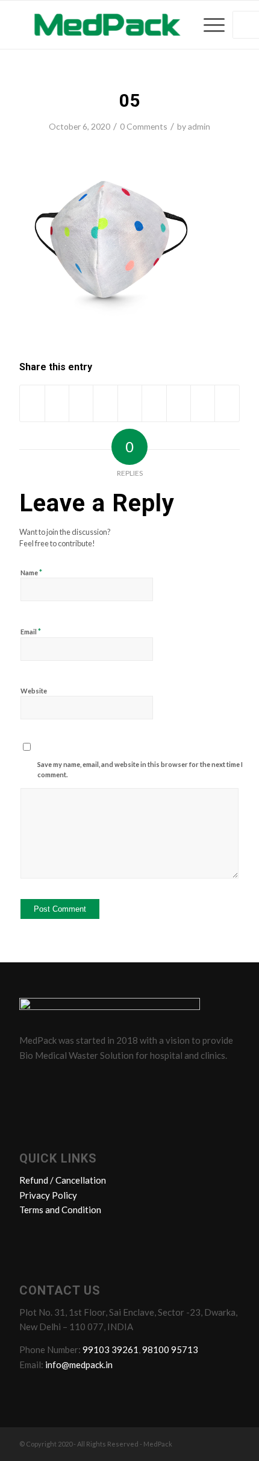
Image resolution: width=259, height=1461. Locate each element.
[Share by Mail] (227, 403)
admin (199, 126)
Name (31, 572)
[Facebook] (30, 1081)
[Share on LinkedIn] (130, 403)
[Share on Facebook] (32, 403)
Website (33, 691)
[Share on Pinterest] (105, 403)
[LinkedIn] (76, 1081)
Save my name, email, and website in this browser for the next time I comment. (140, 769)
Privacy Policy (48, 1195)
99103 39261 (111, 1349)
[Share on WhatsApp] (81, 403)
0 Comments (143, 126)
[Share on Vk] (178, 403)
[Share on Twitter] (57, 403)
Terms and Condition (60, 1209)
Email (30, 631)
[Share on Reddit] (202, 403)
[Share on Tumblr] (154, 403)
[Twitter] (53, 1081)
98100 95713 (170, 1349)
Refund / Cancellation (62, 1180)
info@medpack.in (79, 1364)
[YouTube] (99, 1081)
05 (129, 100)
